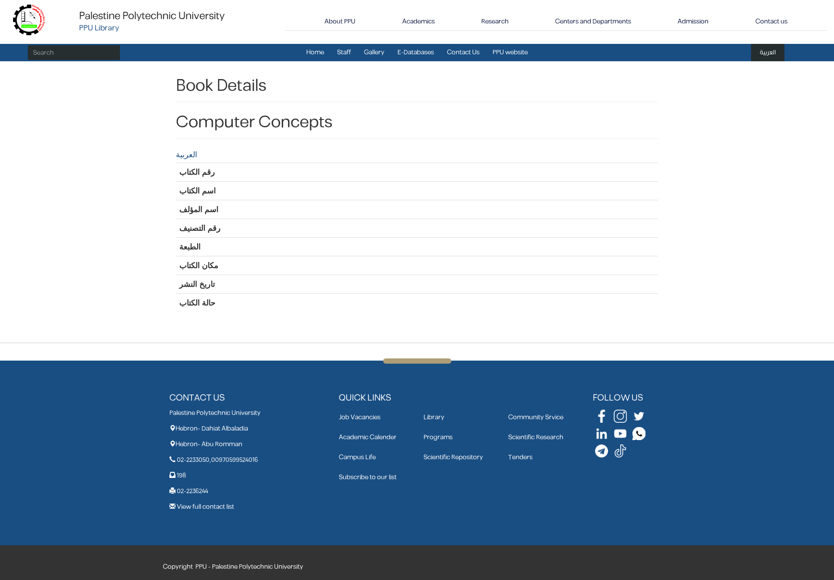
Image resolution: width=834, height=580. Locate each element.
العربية (768, 52)
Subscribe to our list (368, 477)
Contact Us (463, 52)
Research (495, 22)
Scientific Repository (453, 457)
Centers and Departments (593, 22)
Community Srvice (535, 417)
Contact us (771, 22)
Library (434, 417)
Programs (438, 437)
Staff (344, 52)
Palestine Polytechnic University (152, 16)
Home (315, 52)
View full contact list (205, 507)
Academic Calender (368, 437)
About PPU (339, 22)
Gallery (374, 52)
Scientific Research (535, 437)
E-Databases (415, 52)
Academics (418, 22)
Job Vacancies (360, 417)
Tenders (520, 457)
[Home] (29, 19)
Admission (693, 22)
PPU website (510, 52)
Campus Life (357, 457)
